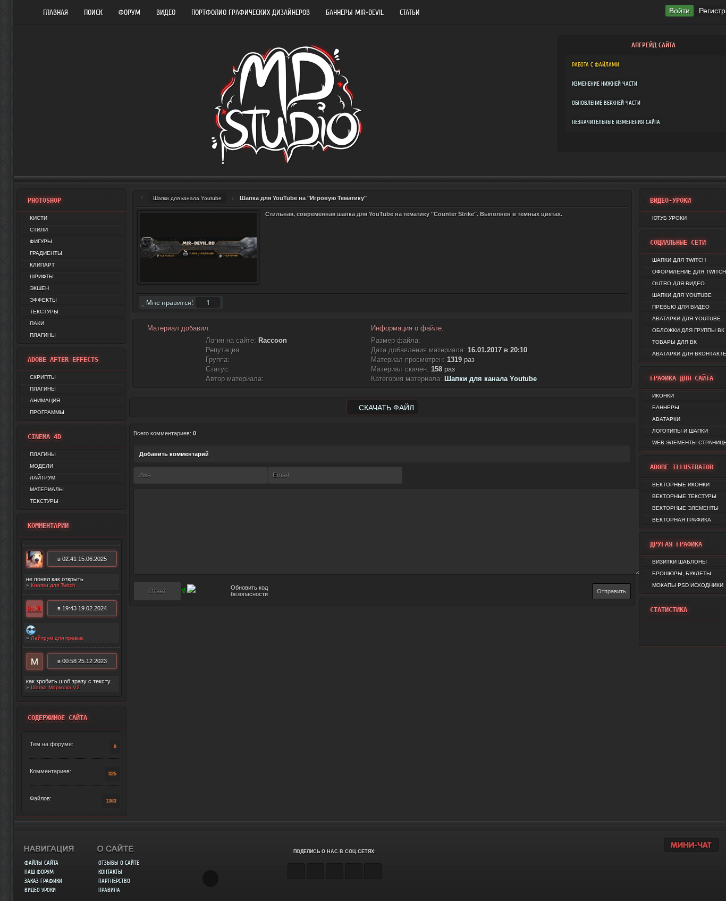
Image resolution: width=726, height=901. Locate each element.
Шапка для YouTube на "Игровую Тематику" (303, 198)
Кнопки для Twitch (53, 585)
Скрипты (43, 377)
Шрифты (42, 276)
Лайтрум (42, 478)
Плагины (43, 335)
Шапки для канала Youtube (187, 198)
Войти (679, 10)
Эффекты (43, 300)
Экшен (39, 288)
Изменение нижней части (604, 83)
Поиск (93, 12)
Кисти (38, 218)
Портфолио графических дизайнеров (250, 12)
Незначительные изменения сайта (616, 122)
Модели (41, 466)
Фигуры (41, 241)
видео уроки (40, 890)
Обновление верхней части (606, 103)
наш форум (39, 872)
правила (109, 890)
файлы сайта (41, 862)
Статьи (410, 12)
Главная (55, 12)
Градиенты (46, 253)
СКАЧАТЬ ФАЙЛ (385, 407)
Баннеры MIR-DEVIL (355, 12)
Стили (39, 230)
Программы (47, 412)
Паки (37, 323)
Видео (165, 12)
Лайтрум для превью (57, 638)
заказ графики (43, 881)
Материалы (47, 489)
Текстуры (44, 312)
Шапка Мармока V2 (55, 687)
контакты (110, 872)
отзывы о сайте (118, 862)
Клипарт (42, 265)
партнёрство (114, 881)
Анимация (45, 400)
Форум (129, 12)
